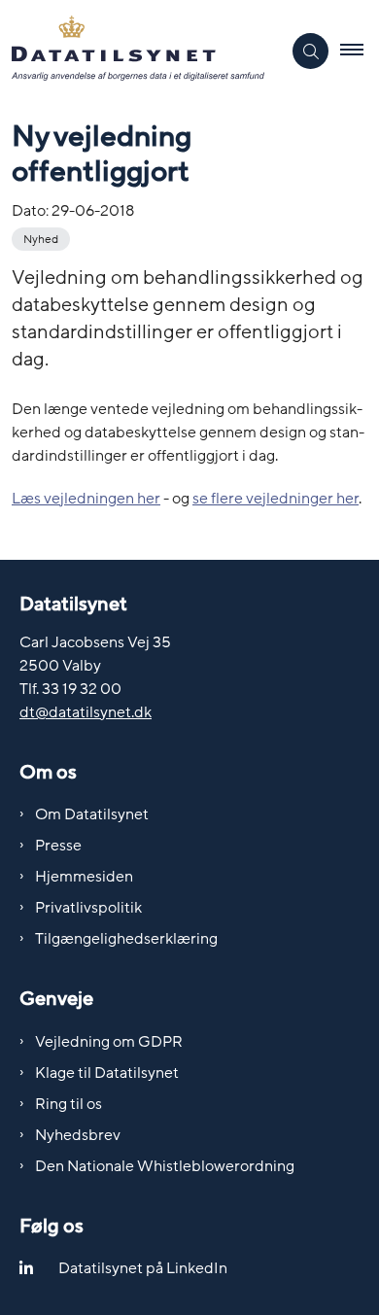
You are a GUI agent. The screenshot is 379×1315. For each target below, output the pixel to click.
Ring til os (68, 1104)
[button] (359, 51)
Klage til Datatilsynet (107, 1073)
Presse (58, 845)
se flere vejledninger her (275, 498)
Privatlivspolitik (88, 907)
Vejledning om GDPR (109, 1042)
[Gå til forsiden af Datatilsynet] (140, 51)
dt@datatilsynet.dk (85, 712)
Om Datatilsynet (92, 814)
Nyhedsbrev (78, 1135)
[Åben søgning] (310, 51)
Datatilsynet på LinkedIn (142, 1268)
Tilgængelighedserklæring (126, 939)
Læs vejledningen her (86, 498)
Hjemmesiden (84, 876)
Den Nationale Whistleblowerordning (164, 1166)
